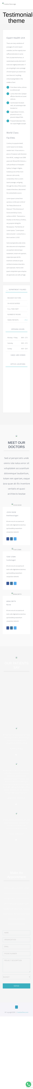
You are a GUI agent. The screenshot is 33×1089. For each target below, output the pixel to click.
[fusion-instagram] (11, 538)
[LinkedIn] (16, 1007)
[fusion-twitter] (15, 538)
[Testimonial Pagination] (16, 754)
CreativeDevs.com (22, 1012)
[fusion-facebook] (7, 538)
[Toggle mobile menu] (29, 4)
